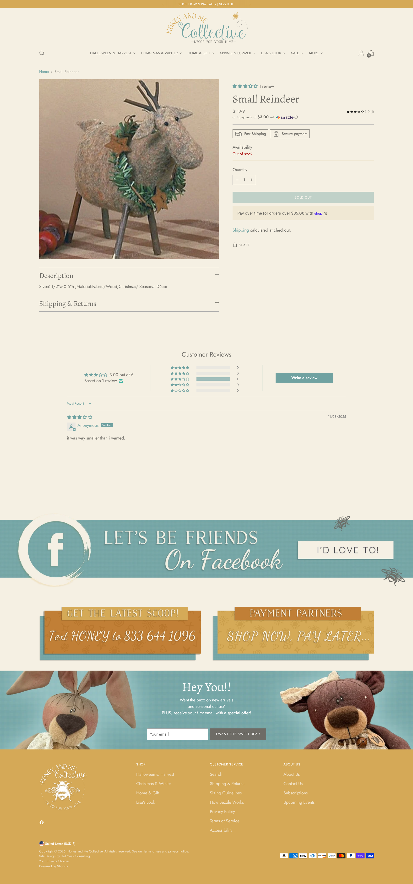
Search (216, 774)
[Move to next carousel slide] (370, 486)
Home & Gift (147, 793)
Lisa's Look (145, 802)
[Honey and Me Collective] (206, 28)
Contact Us (293, 784)
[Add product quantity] (251, 180)
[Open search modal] (42, 53)
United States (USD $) (60, 843)
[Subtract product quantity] (237, 180)
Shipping (241, 230)
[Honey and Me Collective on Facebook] (42, 823)
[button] (246, 86)
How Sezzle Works (227, 802)
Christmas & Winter (153, 784)
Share (244, 245)
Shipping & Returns (227, 784)
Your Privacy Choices (54, 861)
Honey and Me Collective (85, 851)
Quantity (240, 170)
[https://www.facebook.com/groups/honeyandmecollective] (206, 550)
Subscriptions (295, 793)
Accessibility (221, 830)
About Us (291, 774)
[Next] (250, 4)
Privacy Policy (222, 811)
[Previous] (163, 4)
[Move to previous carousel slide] (359, 487)
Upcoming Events (299, 802)
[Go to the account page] (361, 53)
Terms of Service (224, 821)
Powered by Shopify (53, 866)
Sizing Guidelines (226, 793)
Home (44, 71)
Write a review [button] (304, 377)
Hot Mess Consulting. (76, 856)
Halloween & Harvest (155, 774)
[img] (79, 417)
